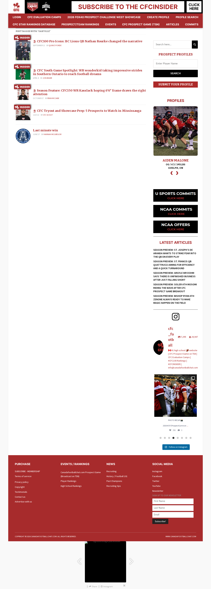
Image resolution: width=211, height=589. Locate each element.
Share (94, 586)
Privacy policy (22, 482)
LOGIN (17, 17)
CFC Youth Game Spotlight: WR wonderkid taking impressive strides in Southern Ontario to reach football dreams (87, 72)
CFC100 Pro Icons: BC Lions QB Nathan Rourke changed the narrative (89, 41)
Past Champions (114, 481)
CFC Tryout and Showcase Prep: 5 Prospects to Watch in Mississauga (89, 111)
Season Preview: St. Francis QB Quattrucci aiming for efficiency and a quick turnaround (174, 265)
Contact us (20, 496)
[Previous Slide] (79, 559)
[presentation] (171, 172)
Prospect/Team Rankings (80, 24)
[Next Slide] (132, 559)
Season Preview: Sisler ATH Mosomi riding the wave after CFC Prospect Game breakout (175, 288)
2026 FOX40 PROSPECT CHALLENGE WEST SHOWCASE (104, 17)
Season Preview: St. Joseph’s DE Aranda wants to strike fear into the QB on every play (174, 253)
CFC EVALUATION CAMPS (44, 17)
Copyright (20, 486)
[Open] (175, 395)
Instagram (157, 471)
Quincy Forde (55, 45)
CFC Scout (48, 115)
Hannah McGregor (52, 134)
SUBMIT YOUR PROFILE (175, 84)
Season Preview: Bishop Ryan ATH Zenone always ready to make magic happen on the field (173, 299)
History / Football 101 (116, 476)
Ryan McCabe (53, 98)
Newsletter (157, 490)
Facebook (157, 476)
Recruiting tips (113, 485)
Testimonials (21, 491)
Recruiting (111, 471)
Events (110, 24)
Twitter (155, 481)
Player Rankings (68, 481)
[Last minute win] (23, 135)
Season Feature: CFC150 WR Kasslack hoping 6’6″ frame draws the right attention (89, 92)
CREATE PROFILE (158, 17)
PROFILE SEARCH (187, 17)
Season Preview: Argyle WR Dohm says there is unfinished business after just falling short (174, 276)
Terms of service (23, 476)
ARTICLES (172, 24)
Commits (191, 24)
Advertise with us (23, 501)
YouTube (156, 485)
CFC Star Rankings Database (34, 24)
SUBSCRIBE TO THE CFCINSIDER (128, 7)
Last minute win (45, 130)
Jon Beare (47, 78)
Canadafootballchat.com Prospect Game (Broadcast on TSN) (81, 474)
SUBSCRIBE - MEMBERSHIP (27, 471)
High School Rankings (71, 485)
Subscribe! (160, 521)
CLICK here (194, 7)
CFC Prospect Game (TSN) (141, 24)
